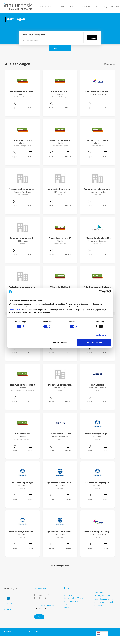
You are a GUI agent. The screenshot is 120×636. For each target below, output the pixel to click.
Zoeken (92, 38)
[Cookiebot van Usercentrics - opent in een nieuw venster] (100, 292)
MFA (71, 6)
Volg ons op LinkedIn (8, 606)
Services (60, 6)
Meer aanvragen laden (60, 566)
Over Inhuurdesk (89, 6)
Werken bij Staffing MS (74, 598)
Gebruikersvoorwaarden (105, 599)
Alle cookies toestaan (94, 342)
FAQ (105, 6)
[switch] (46, 326)
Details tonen (101, 335)
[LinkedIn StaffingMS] (8, 598)
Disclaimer (99, 593)
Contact (67, 607)
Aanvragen (45, 6)
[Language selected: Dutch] (102, 633)
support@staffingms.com (44, 606)
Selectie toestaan (60, 342)
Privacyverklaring (102, 596)
